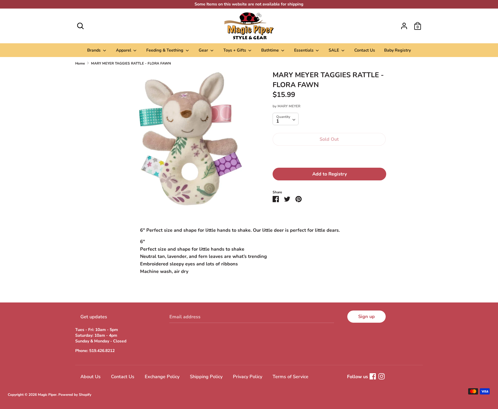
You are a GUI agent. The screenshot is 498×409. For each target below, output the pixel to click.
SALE (334, 50)
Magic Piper (47, 394)
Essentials (304, 50)
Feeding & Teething (165, 50)
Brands (94, 50)
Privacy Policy (247, 376)
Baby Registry (397, 50)
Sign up (366, 316)
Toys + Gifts (235, 50)
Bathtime (270, 50)
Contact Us (364, 50)
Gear (204, 50)
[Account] (404, 24)
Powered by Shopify (74, 394)
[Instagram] (381, 376)
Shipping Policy (206, 376)
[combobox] (286, 118)
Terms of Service (290, 376)
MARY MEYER (289, 105)
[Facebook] (373, 376)
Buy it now (329, 155)
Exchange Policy (162, 376)
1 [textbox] (277, 121)
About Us (90, 376)
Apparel (124, 50)
